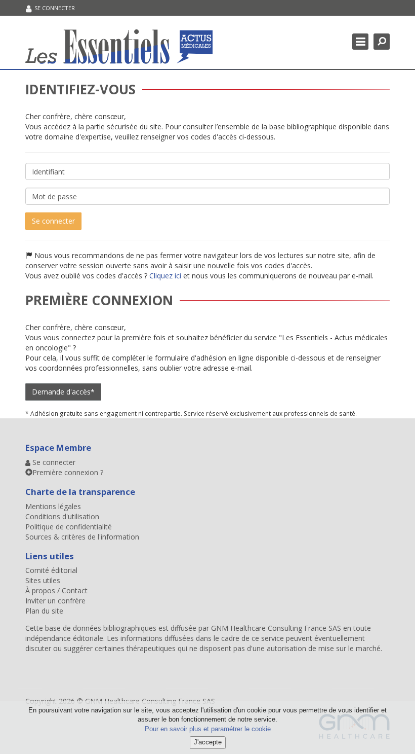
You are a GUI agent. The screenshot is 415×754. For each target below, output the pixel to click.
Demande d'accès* (63, 392)
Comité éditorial (51, 570)
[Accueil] (119, 46)
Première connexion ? (67, 472)
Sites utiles (42, 580)
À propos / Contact (56, 590)
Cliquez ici (165, 275)
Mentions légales (53, 506)
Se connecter (53, 221)
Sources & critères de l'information (82, 537)
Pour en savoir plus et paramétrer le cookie (208, 729)
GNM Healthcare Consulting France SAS (277, 628)
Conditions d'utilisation (62, 516)
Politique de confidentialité (68, 526)
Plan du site (44, 611)
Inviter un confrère (55, 600)
